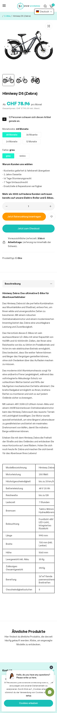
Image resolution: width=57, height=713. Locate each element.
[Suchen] (45, 6)
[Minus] (6, 206)
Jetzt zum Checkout (29, 228)
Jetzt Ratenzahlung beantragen (24, 216)
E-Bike (7, 16)
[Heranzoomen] (48, 26)
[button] (49, 46)
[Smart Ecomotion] (28, 5)
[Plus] (50, 206)
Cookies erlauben (28, 703)
